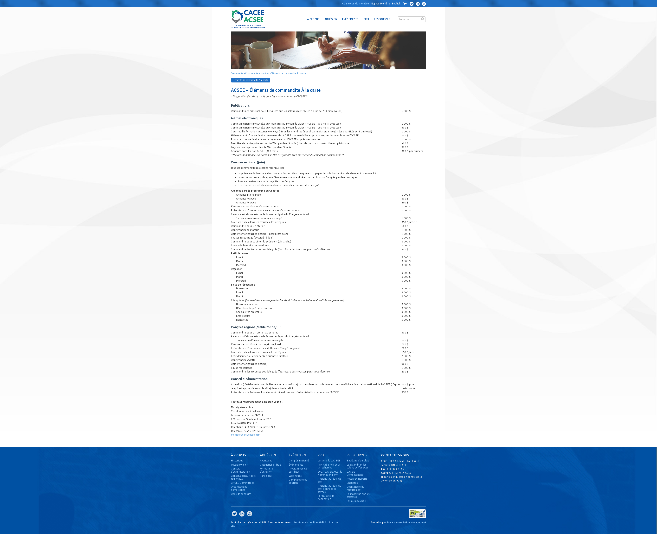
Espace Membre (380, 3)
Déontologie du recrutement (355, 488)
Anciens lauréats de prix (329, 480)
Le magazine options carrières (359, 495)
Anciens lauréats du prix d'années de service (329, 488)
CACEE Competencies (355, 473)
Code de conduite (241, 494)
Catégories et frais (270, 464)
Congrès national (299, 460)
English (396, 3)
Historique (237, 460)
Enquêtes (352, 483)
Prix (366, 19)
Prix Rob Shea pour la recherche (329, 466)
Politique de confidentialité (310, 522)
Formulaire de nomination (326, 497)
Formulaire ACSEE (357, 501)
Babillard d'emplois (358, 460)
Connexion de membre (355, 3)
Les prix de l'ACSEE (329, 460)
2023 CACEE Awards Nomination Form (330, 473)
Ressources (382, 19)
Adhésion (331, 19)
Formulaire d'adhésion (266, 470)
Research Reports (357, 478)
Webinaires (295, 476)
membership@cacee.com (245, 434)
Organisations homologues (239, 488)
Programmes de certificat (298, 470)
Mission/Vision (239, 464)
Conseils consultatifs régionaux (243, 477)
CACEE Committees (242, 483)
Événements (350, 19)
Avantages (266, 460)
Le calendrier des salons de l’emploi (357, 466)
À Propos (313, 19)
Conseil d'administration (240, 470)
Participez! (266, 476)
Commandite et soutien (257, 73)
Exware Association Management (406, 522)
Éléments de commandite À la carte (288, 73)
